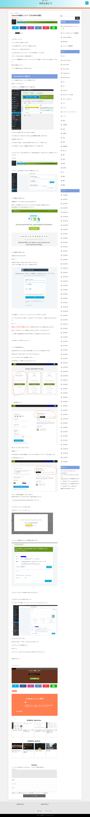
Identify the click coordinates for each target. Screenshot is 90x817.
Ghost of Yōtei (66, 64)
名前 (13, 779)
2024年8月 (65, 259)
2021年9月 (65, 337)
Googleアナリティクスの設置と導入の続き (28, 731)
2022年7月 (65, 324)
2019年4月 (65, 431)
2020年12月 (65, 367)
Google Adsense (66, 73)
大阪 (64, 137)
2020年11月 (65, 371)
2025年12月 (65, 216)
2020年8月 (65, 384)
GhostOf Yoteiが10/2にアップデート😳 (17, 751)
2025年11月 (65, 220)
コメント (14, 769)
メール (14, 783)
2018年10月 (65, 453)
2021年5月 (65, 354)
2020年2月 (65, 410)
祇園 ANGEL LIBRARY (65, 488)
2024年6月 (65, 263)
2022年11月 (65, 306)
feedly (35, 678)
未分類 (64, 167)
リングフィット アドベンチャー (70, 111)
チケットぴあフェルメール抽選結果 (28, 751)
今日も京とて (45, 3)
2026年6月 (65, 203)
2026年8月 (65, 195)
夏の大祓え (48, 750)
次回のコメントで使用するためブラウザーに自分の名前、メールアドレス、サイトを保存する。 (30, 793)
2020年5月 (65, 397)
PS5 (63, 86)
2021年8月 (65, 341)
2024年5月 (65, 268)
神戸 (64, 180)
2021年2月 (65, 358)
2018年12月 (65, 448)
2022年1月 (65, 332)
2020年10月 (65, 375)
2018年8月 (65, 461)
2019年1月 (65, 444)
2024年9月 (65, 255)
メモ (64, 103)
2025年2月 (65, 246)
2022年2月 (65, 328)
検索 (61, 15)
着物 (64, 176)
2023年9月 (65, 285)
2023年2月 (65, 298)
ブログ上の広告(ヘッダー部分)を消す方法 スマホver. (40, 731)
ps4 (63, 81)
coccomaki (19, 711)
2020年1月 (65, 414)
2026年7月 (65, 199)
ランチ (64, 107)
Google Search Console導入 (17, 730)
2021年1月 (65, 362)
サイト (13, 787)
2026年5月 (65, 208)
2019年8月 (65, 427)
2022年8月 (65, 319)
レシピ (64, 116)
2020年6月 (65, 393)
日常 (64, 159)
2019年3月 (65, 436)
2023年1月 (65, 302)
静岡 (64, 185)
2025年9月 (65, 229)
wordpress (14, 691)
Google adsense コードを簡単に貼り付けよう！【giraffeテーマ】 (51, 731)
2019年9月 (65, 423)
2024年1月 (65, 272)
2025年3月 (65, 242)
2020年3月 (65, 405)
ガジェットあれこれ (67, 99)
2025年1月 (65, 251)
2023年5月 (65, 294)
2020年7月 (65, 388)
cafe (64, 56)
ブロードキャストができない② (67, 470)
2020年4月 (65, 401)
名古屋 (64, 133)
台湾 (64, 129)
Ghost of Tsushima (67, 60)
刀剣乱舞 (65, 124)
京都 (64, 120)
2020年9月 (65, 380)
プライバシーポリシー (49, 6)
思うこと (65, 150)
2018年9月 (65, 457)
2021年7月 (65, 345)
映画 (64, 163)
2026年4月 (65, 212)
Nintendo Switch (66, 77)
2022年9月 (65, 315)
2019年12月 (65, 418)
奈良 (64, 142)
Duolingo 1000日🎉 (38, 750)
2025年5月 (65, 238)
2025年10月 (65, 225)
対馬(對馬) (65, 146)
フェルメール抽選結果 (68, 46)
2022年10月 (65, 311)
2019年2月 (65, 440)
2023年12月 (65, 276)
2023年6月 (65, 289)
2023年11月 (65, 281)
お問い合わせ (40, 6)
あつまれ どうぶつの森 (68, 94)
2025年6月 (65, 233)
